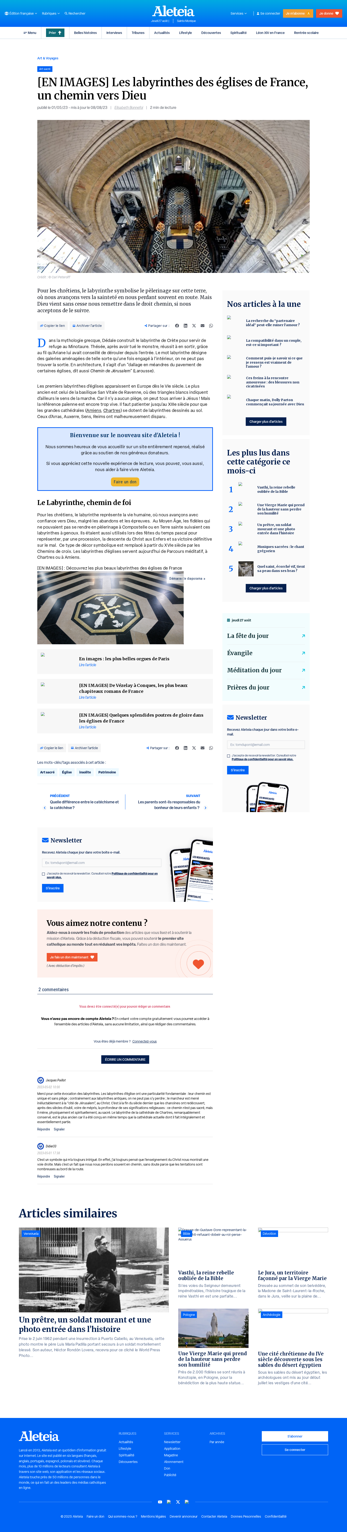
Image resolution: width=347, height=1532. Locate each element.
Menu (32, 32)
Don (167, 1468)
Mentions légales (153, 1516)
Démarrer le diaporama (186, 578)
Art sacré (47, 772)
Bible (186, 1234)
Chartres (112, 410)
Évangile (239, 653)
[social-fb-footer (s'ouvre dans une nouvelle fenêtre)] (169, 1501)
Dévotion (269, 1234)
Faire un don (125, 481)
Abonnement (173, 1462)
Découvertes (211, 32)
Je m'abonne (295, 13)
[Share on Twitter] (194, 326)
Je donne (326, 13)
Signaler (59, 1129)
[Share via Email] (202, 326)
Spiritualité (238, 32)
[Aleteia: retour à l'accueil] (173, 11)
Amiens (93, 410)
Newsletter (172, 1442)
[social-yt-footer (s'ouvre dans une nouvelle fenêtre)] (160, 1501)
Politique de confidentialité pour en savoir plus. (262, 759)
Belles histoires (85, 32)
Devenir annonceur (184, 1516)
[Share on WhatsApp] (211, 326)
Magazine (171, 1455)
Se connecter (270, 13)
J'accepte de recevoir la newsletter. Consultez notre (102, 875)
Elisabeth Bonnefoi (128, 107)
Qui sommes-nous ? (122, 1516)
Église (67, 772)
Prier (52, 32)
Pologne (189, 1315)
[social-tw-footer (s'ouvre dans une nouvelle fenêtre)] (178, 1501)
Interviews (114, 32)
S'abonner (295, 1436)
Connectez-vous (144, 1041)
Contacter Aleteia (214, 1516)
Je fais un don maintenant (69, 957)
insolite (85, 772)
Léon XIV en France (270, 32)
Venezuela (31, 1234)
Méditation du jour (254, 670)
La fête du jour (248, 636)
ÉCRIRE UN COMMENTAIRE (125, 1059)
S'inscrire (53, 888)
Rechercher (76, 13)
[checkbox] (43, 874)
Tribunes (138, 32)
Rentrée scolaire (306, 32)
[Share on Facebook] (177, 326)
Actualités (162, 32)
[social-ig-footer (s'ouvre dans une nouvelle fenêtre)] (187, 1501)
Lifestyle (185, 32)
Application (172, 1448)
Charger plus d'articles (266, 421)
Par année (217, 1442)
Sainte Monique (186, 21)
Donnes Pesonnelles (246, 1516)
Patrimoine (107, 772)
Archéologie (271, 1315)
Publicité (170, 1475)
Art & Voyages (47, 58)
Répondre (43, 1129)
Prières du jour (248, 687)
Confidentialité (276, 1516)
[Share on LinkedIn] (185, 326)
